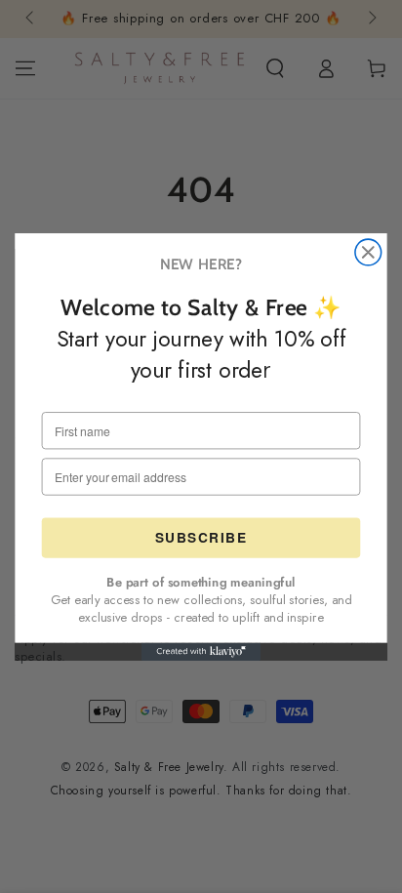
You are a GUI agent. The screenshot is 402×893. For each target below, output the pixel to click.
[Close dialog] (368, 252)
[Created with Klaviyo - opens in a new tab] (201, 651)
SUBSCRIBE (201, 538)
